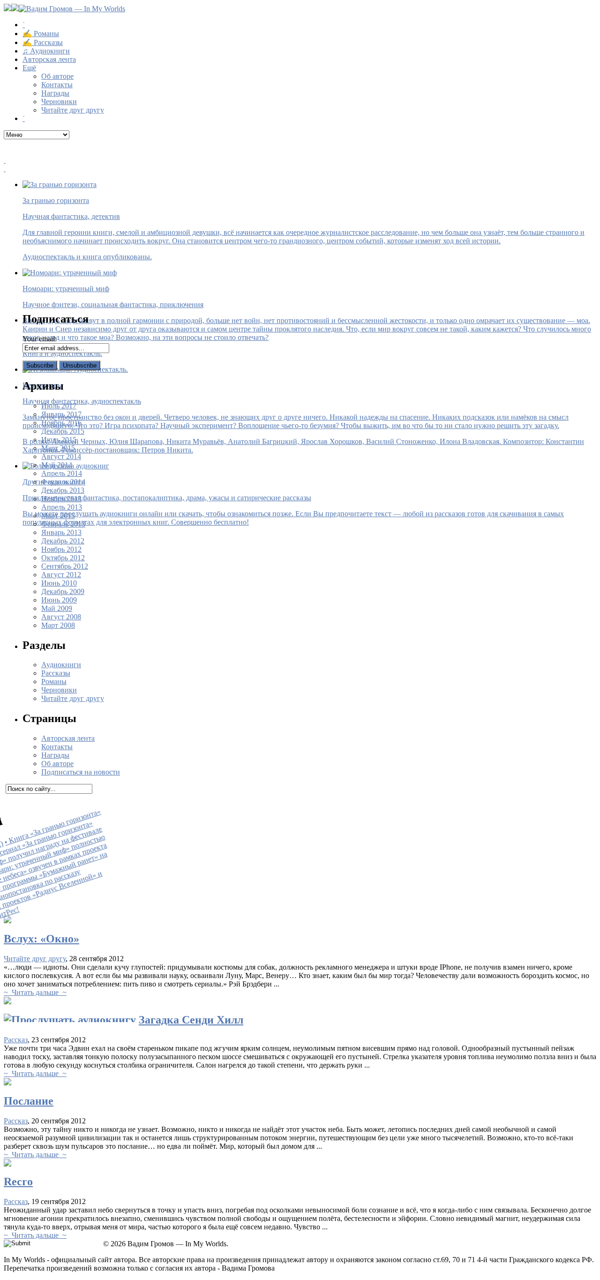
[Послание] (7, 1083)
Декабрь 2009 (62, 591)
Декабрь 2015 (62, 431)
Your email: (39, 339)
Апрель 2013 (61, 507)
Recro (18, 1181)
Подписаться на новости (80, 772)
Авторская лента (49, 59)
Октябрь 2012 (63, 558)
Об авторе (57, 76)
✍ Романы (40, 34)
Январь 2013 (61, 532)
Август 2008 (61, 617)
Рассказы (55, 673)
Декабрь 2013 (62, 490)
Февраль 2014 (63, 482)
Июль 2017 (58, 406)
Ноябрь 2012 (61, 549)
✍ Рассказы (42, 42)
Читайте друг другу (72, 110)
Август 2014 (61, 456)
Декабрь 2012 (62, 541)
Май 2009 (56, 608)
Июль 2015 (58, 440)
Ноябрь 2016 (61, 423)
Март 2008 (58, 625)
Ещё (29, 68)
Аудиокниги (61, 665)
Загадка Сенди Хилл (191, 1020)
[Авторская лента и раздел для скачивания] (300, 160)
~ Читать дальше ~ (35, 992)
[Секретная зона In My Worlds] (300, 169)
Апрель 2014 (61, 473)
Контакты (57, 85)
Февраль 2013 (63, 524)
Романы (54, 681)
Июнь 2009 (59, 600)
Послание (28, 1101)
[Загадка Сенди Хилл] (7, 1002)
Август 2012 (61, 575)
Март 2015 (58, 448)
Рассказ (16, 1040)
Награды (55, 93)
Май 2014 (56, 465)
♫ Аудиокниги (46, 51)
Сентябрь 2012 (64, 566)
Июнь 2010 (59, 583)
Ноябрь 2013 (61, 499)
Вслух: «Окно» (41, 939)
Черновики (59, 101)
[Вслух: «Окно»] (7, 921)
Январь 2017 (61, 414)
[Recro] (7, 1164)
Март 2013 (58, 516)
